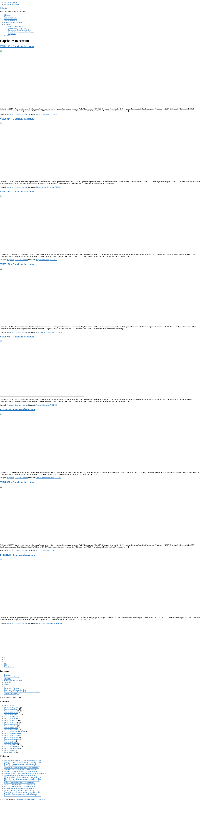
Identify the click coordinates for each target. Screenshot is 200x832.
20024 (38, 332)
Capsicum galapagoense (12, 733)
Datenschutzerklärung (11, 677)
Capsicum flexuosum (11, 728)
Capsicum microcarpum (12, 739)
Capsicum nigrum (10, 741)
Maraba (6, 684)
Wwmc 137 (62, 623)
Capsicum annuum (10, 711)
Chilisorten (3, 8)
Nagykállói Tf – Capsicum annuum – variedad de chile (22, 766)
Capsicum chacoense (11, 720)
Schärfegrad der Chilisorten (13, 680)
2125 (38, 478)
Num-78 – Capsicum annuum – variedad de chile (20, 764)
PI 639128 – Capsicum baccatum (17, 555)
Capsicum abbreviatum (11, 707)
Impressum (7, 675)
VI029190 (53, 114)
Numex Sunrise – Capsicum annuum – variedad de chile (22, 796)
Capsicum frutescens (11, 730)
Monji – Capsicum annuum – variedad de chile (19, 790)
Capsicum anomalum (11, 713)
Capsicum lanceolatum (11, 735)
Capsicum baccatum (21, 114)
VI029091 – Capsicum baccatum (17, 336)
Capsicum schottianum (11, 748)
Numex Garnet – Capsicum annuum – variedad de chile (22, 792)
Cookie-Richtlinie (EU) (12, 694)
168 (5, 665)
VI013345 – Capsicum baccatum (17, 191)
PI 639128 (53, 623)
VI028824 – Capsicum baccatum (17, 118)
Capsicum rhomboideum (12, 746)
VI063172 (58, 332)
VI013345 (53, 260)
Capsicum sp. (8, 750)
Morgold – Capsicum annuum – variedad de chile (20, 771)
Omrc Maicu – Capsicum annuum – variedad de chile (21, 768)
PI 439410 (57, 478)
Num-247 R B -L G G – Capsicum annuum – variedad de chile (25, 773)
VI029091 (53, 405)
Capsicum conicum (10, 724)
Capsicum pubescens (11, 745)
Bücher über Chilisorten (12, 688)
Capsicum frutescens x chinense (14, 731)
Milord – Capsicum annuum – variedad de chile (19, 775)
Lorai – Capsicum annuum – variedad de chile (19, 788)
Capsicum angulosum (11, 709)
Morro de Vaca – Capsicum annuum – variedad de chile (22, 779)
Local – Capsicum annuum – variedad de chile (19, 786)
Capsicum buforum (10, 716)
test (5, 686)
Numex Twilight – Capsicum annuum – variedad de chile (23, 762)
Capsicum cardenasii (11, 718)
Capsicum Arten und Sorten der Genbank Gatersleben (22, 692)
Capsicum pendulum (11, 743)
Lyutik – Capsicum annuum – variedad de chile (19, 783)
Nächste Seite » (9, 667)
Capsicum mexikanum (11, 737)
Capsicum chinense (10, 722)
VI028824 (57, 187)
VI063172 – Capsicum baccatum (17, 264)
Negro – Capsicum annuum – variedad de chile (19, 784)
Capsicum (10, 114)
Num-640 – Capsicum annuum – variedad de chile (20, 794)
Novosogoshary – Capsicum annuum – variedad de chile (22, 760)
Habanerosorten (9, 752)
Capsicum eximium (10, 726)
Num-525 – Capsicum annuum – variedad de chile (20, 769)
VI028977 (53, 550)
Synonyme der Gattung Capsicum (15, 690)
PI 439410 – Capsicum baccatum (17, 409)
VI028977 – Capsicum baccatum (17, 482)
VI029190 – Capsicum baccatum (17, 46)
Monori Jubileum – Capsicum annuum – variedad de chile (23, 777)
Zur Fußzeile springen (11, 4)
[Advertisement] (62, 640)
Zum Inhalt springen (11, 2)
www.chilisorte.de (31, 799)
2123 (38, 187)
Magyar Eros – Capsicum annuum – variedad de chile (21, 781)
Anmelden (42, 799)
